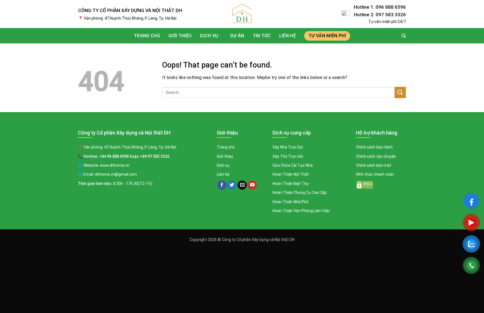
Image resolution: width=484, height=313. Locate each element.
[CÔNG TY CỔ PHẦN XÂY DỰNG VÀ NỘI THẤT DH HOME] (242, 14)
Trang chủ (147, 35)
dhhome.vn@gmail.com (116, 174)
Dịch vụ (223, 165)
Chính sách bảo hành (374, 147)
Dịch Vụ (209, 35)
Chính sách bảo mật (373, 165)
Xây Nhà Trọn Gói (288, 147)
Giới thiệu (180, 35)
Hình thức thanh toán (375, 174)
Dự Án (237, 35)
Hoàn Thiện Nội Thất (291, 174)
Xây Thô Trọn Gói (288, 156)
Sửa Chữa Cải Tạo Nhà (293, 165)
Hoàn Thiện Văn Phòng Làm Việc (301, 210)
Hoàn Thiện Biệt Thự (291, 183)
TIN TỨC (262, 35)
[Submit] (400, 92)
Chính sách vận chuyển (376, 156)
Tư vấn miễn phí (327, 35)
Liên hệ (287, 35)
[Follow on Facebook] (222, 185)
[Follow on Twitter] (232, 185)
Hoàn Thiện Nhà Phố (290, 202)
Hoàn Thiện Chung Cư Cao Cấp (300, 192)
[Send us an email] (242, 185)
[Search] (404, 36)
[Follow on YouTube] (252, 185)
